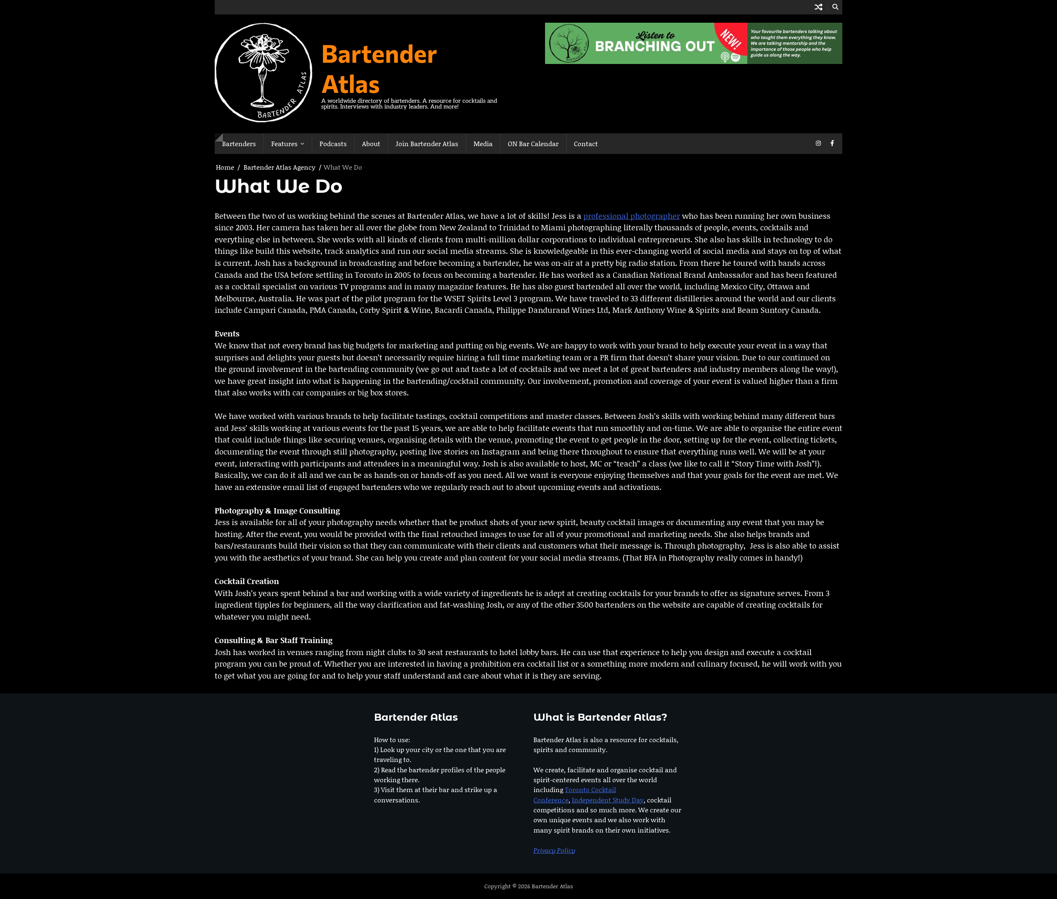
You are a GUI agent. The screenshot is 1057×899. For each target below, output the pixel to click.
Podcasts (333, 143)
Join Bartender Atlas (427, 143)
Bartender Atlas (379, 68)
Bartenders (239, 143)
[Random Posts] (818, 7)
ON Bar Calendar (533, 143)
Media (483, 143)
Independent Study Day (608, 799)
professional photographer (631, 215)
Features (284, 143)
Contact (586, 143)
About (371, 143)
